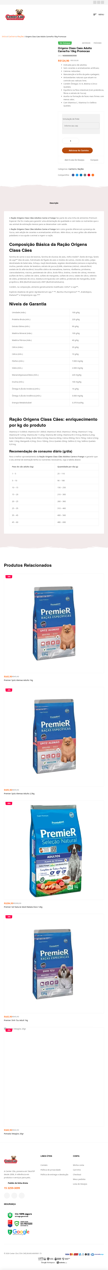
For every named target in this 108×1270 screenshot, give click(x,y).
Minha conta (78, 1165)
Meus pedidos (79, 1179)
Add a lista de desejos (74, 160)
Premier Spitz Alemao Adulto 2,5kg (19, 793)
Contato (44, 1165)
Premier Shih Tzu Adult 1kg (16, 1020)
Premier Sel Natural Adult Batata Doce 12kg (23, 907)
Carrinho (77, 1170)
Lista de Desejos (80, 1184)
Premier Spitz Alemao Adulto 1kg (18, 680)
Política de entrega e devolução (54, 1174)
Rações (21, 36)
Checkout (77, 1174)
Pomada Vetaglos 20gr (14, 1133)
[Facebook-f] (7, 1196)
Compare (94, 160)
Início (4, 36)
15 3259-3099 (12, 1188)
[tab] (54, 203)
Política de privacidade (51, 1170)
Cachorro (12, 36)
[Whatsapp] (102, 2)
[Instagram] (98, 2)
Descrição (54, 203)
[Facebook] (94, 2)
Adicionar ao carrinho (79, 150)
